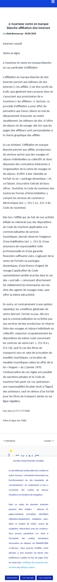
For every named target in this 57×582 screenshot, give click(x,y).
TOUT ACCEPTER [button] (44, 578)
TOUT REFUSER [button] (28, 578)
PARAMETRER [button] (12, 578)
